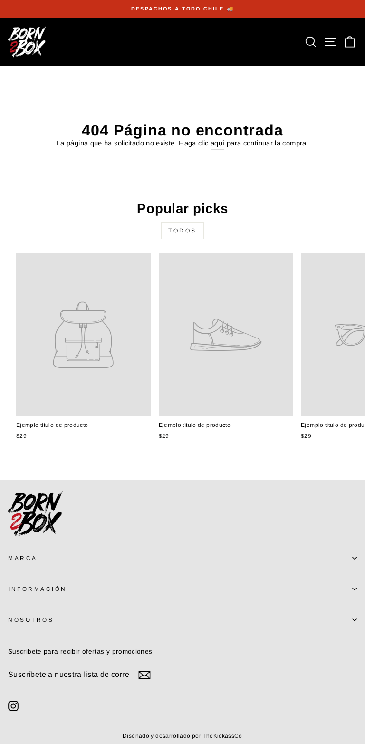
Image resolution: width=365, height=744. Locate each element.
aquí (217, 143)
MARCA (23, 558)
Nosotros (31, 620)
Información (37, 589)
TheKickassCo (222, 736)
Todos (182, 230)
